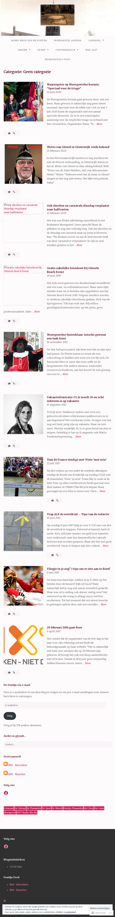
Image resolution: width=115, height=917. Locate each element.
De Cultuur (20, 808)
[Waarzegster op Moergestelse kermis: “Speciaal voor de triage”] (14, 133)
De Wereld (57, 808)
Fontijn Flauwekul (73, 808)
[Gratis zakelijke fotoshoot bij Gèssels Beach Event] (14, 320)
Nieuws (23, 50)
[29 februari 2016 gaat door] (14, 672)
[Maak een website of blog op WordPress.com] (5, 900)
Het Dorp (89, 808)
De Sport (46, 808)
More (99, 124)
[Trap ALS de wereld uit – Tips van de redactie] (57, 555)
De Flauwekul (34, 808)
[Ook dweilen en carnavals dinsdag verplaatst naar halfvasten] (14, 254)
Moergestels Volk (57, 59)
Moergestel (10, 812)
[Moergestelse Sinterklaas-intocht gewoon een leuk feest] (14, 383)
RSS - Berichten (17, 765)
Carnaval (94, 40)
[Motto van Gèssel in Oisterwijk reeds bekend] (14, 191)
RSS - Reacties (16, 774)
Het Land (99, 808)
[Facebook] (6, 793)
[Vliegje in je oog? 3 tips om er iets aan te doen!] (14, 613)
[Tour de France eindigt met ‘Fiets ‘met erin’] (57, 500)
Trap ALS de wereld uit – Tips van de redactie (78, 514)
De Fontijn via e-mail (17, 684)
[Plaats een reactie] (9, 133)
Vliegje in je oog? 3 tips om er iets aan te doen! (78, 569)
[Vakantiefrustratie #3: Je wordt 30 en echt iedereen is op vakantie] (14, 445)
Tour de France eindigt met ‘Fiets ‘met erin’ (77, 459)
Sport (41, 50)
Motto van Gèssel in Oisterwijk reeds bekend (78, 147)
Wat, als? (91, 50)
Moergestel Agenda (67, 40)
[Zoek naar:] (57, 744)
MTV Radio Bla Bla (26, 812)
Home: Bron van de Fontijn (29, 40)
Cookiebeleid (70, 912)
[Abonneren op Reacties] (6, 774)
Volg (9, 715)
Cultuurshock (65, 50)
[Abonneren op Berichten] (6, 765)
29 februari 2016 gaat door (64, 627)
